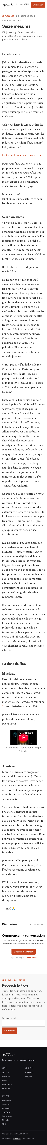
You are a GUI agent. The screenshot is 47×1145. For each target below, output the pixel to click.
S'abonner (38, 5)
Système (16, 1138)
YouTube (6, 1112)
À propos (29, 1072)
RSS (4, 1124)
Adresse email (9, 1018)
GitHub (5, 1120)
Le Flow (5, 1072)
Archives (6, 1088)
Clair (24, 1138)
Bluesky (6, 1108)
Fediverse (6, 1100)
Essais (5, 1080)
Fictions (6, 1076)
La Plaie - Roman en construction (22, 155)
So (3, 706)
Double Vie (7, 1084)
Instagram (7, 1116)
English (28, 1076)
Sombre (30, 1138)
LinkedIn (6, 1104)
